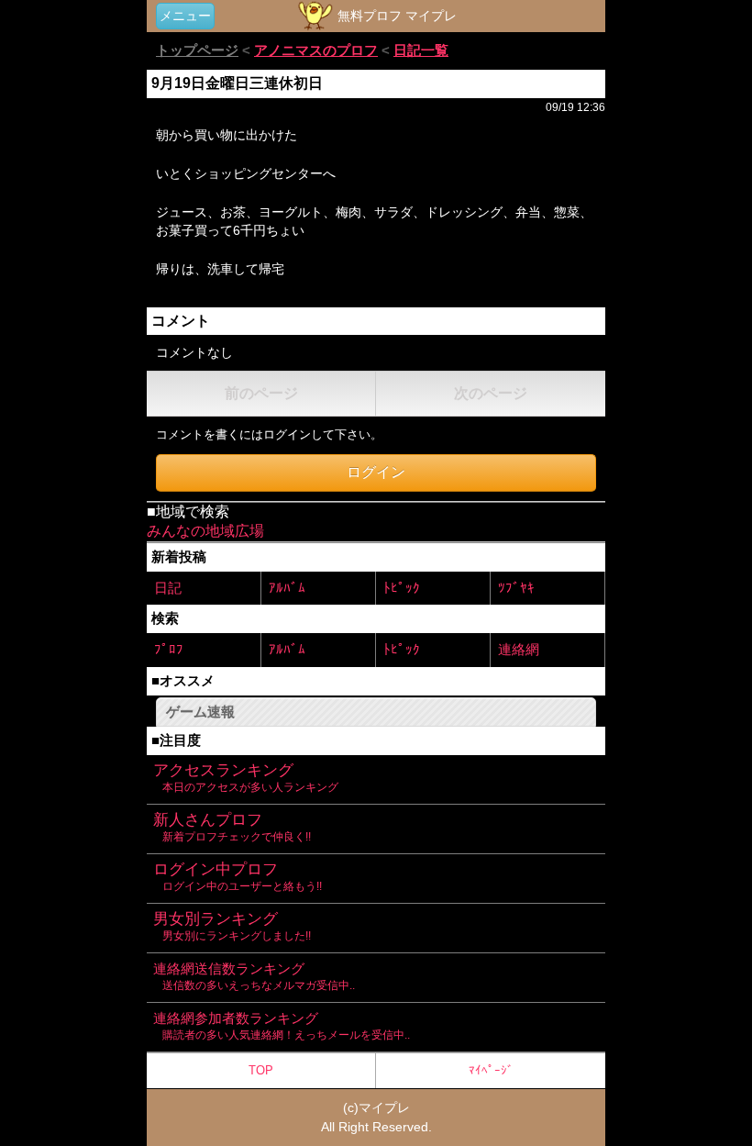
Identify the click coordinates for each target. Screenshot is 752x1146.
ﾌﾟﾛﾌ (168, 649)
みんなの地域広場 (205, 531)
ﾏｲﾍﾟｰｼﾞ (491, 1070)
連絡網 (518, 649)
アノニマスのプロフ (316, 50)
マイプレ (384, 1107)
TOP (261, 1070)
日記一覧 (420, 50)
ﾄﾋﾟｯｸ (401, 587)
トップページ (197, 50)
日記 (168, 587)
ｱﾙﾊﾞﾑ (287, 587)
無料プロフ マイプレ (395, 15)
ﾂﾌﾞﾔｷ (516, 587)
